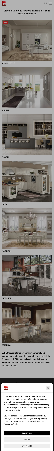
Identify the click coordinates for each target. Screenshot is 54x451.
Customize (27, 446)
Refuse (27, 440)
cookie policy (32, 407)
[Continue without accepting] (48, 388)
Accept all (27, 433)
